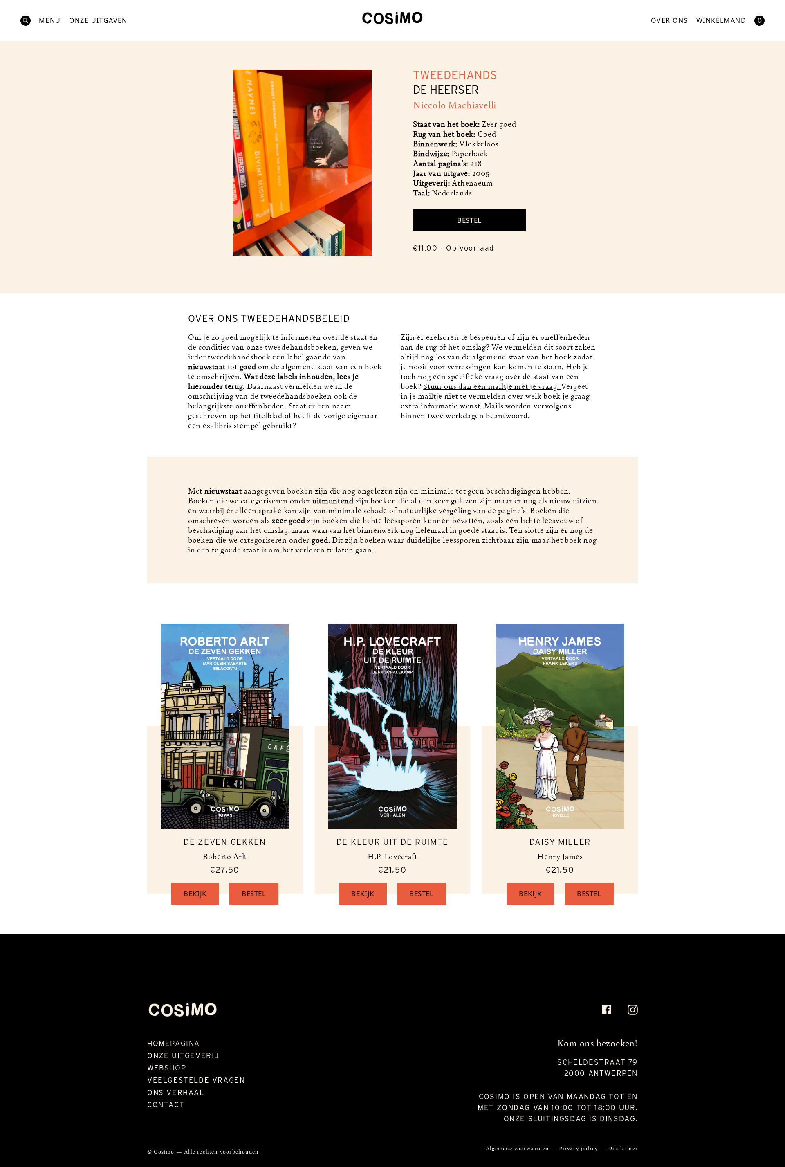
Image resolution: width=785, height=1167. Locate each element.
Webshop (166, 1068)
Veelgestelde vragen (196, 1080)
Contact (165, 1104)
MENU (50, 21)
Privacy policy (579, 1148)
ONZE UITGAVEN (98, 21)
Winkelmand (721, 21)
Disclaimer (623, 1148)
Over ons (669, 21)
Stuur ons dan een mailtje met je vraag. (492, 385)
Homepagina (173, 1043)
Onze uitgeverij (183, 1055)
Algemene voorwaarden (518, 1148)
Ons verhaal (175, 1092)
